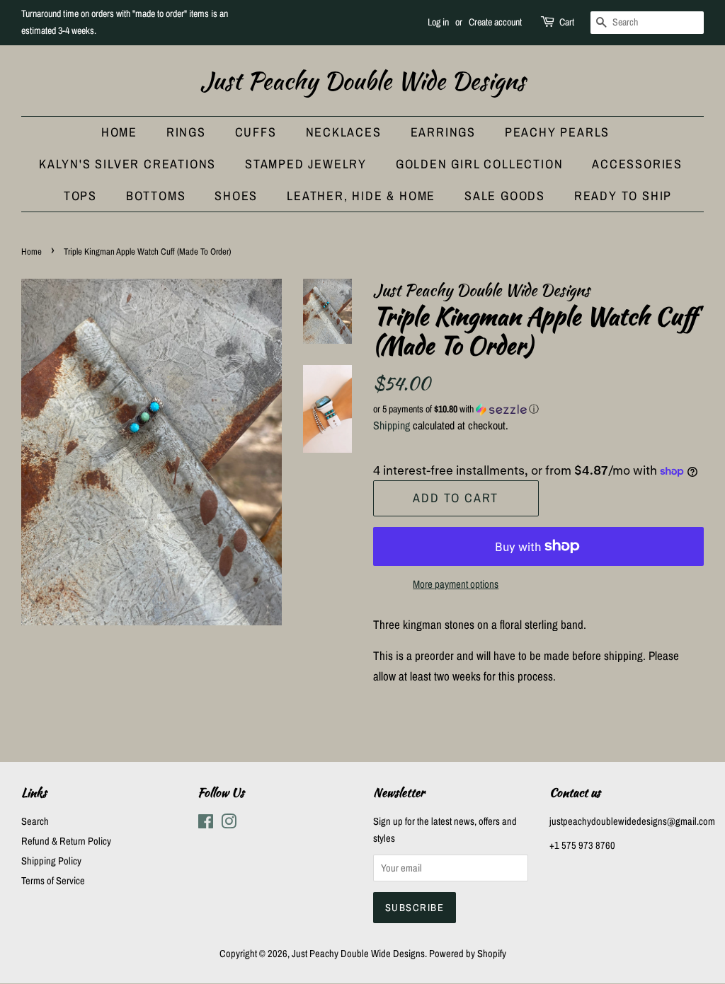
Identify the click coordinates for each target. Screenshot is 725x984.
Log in (438, 22)
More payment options (455, 584)
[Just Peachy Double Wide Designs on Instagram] (228, 824)
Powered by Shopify (467, 954)
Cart (566, 22)
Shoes (236, 195)
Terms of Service (53, 881)
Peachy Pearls (557, 132)
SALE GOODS (504, 195)
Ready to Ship (623, 195)
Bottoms (156, 195)
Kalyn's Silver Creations (127, 164)
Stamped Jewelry (306, 164)
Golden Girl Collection (480, 164)
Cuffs (256, 132)
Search (35, 821)
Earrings (443, 132)
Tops (80, 195)
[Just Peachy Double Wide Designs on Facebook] (206, 824)
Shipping (391, 425)
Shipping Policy (51, 861)
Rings (186, 132)
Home (119, 132)
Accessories (637, 164)
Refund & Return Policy (66, 841)
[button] (538, 409)
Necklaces (344, 132)
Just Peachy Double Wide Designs (362, 80)
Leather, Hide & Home (361, 195)
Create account (495, 22)
